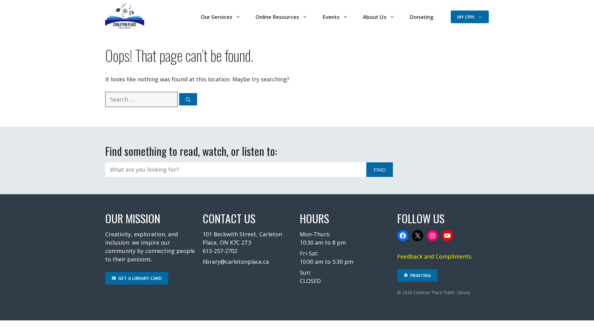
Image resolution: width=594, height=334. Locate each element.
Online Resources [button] (277, 16)
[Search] (188, 99)
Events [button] (331, 16)
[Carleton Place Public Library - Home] (124, 26)
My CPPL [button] (466, 17)
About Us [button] (374, 16)
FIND (380, 170)
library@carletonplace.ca (236, 261)
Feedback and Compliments (434, 256)
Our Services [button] (216, 16)
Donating (421, 16)
